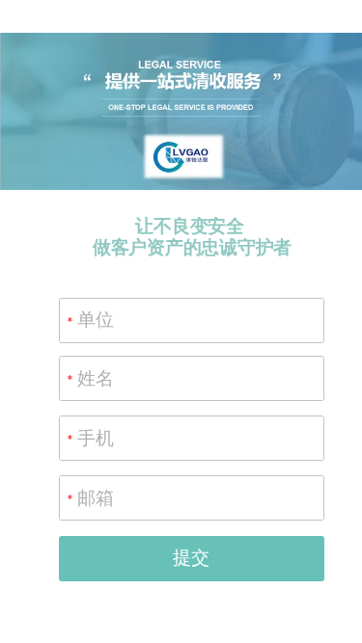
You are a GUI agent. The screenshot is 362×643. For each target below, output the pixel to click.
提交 (191, 558)
